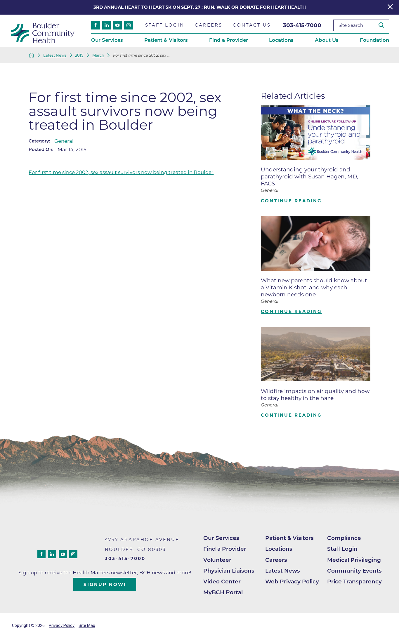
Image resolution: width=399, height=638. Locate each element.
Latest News (54, 55)
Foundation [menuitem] (374, 40)
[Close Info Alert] (390, 7)
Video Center (222, 581)
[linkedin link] (106, 25)
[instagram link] (128, 25)
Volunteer (217, 560)
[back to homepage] (31, 55)
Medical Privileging (354, 560)
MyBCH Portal (223, 592)
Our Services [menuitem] (107, 40)
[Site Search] (384, 25)
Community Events (354, 570)
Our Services (221, 538)
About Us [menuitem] (327, 40)
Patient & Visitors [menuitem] (166, 40)
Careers (276, 560)
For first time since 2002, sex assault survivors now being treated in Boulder (121, 172)
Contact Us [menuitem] (252, 25)
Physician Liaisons (228, 570)
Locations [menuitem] (281, 40)
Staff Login (342, 548)
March (98, 55)
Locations (278, 548)
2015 (79, 55)
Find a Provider (224, 548)
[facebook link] (95, 25)
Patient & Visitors (289, 538)
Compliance (344, 538)
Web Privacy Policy (292, 581)
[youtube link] (117, 25)
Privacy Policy (61, 625)
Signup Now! (105, 584)
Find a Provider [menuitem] (228, 40)
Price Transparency (354, 581)
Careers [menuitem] (208, 25)
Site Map (87, 625)
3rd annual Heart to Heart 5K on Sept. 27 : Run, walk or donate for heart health (199, 7)
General (64, 141)
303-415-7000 (302, 25)
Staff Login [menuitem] (164, 25)
